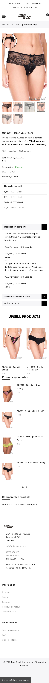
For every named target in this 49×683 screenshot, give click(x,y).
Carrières (6, 602)
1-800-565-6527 (15, 3)
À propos (6, 592)
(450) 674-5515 (12, 552)
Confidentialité (9, 611)
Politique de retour (11, 607)
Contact (6, 597)
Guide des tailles (9, 640)
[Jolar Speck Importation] (24, 16)
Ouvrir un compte (10, 630)
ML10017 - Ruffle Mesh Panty (31, 462)
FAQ (4, 635)
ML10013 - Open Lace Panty (30, 411)
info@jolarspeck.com (34, 3)
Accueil (5, 24)
